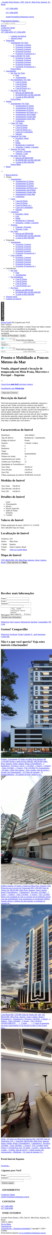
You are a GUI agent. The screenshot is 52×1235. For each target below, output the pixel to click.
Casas (13, 123)
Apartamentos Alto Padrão (25, 114)
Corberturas (19, 121)
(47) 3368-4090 (12, 8)
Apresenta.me (6, 1226)
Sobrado (18, 134)
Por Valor (14, 156)
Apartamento (16, 43)
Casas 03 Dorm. (21, 127)
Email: (3, 601)
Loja (17, 141)
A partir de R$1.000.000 (24, 97)
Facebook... (5, 1166)
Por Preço (14, 90)
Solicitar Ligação (8, 1183)
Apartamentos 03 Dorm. (24, 110)
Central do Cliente (8, 1195)
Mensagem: (5, 615)
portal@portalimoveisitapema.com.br (20, 17)
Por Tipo (14, 73)
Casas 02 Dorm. (21, 125)
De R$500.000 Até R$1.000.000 (28, 95)
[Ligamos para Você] (2, 320)
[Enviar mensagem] (9, 345)
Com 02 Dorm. (21, 84)
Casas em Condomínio (24, 132)
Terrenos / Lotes (21, 154)
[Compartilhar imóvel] (2, 380)
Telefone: (4, 604)
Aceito (22, 336)
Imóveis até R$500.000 (24, 93)
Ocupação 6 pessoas (23, 49)
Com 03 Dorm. (21, 86)
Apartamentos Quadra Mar (25, 117)
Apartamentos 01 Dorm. (24, 106)
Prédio (17, 143)
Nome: (3, 599)
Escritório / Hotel (22, 138)
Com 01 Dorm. (21, 82)
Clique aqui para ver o (17, 562)
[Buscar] (2, 23)
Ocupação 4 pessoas (23, 47)
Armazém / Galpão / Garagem (26, 147)
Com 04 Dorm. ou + (23, 88)
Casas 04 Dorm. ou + (23, 130)
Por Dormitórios (17, 80)
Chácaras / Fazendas (23, 151)
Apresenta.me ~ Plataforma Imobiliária (15, 1229)
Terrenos (14, 149)
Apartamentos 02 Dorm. (24, 108)
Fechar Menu (16, 69)
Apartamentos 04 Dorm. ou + (26, 112)
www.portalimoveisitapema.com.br (32, 1233)
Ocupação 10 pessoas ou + (25, 54)
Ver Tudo (24, 43)
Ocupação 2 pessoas (23, 45)
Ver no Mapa (6, 1224)
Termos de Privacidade (10, 336)
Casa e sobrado (16, 56)
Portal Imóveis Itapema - (10, 21)
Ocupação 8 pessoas (23, 51)
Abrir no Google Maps (18, 550)
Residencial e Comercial (24, 145)
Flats (17, 75)
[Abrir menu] (2, 171)
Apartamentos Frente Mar (25, 119)
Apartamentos (20, 77)
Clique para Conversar (9, 393)
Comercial (15, 136)
